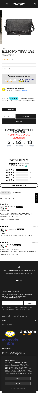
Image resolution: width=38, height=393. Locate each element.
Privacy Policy (27, 373)
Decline (18, 383)
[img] (4, 204)
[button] (9, 170)
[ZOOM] (33, 41)
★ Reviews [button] (36, 198)
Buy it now (19, 121)
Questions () (17, 193)
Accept (18, 378)
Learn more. (24, 90)
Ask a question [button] (19, 185)
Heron (4, 48)
